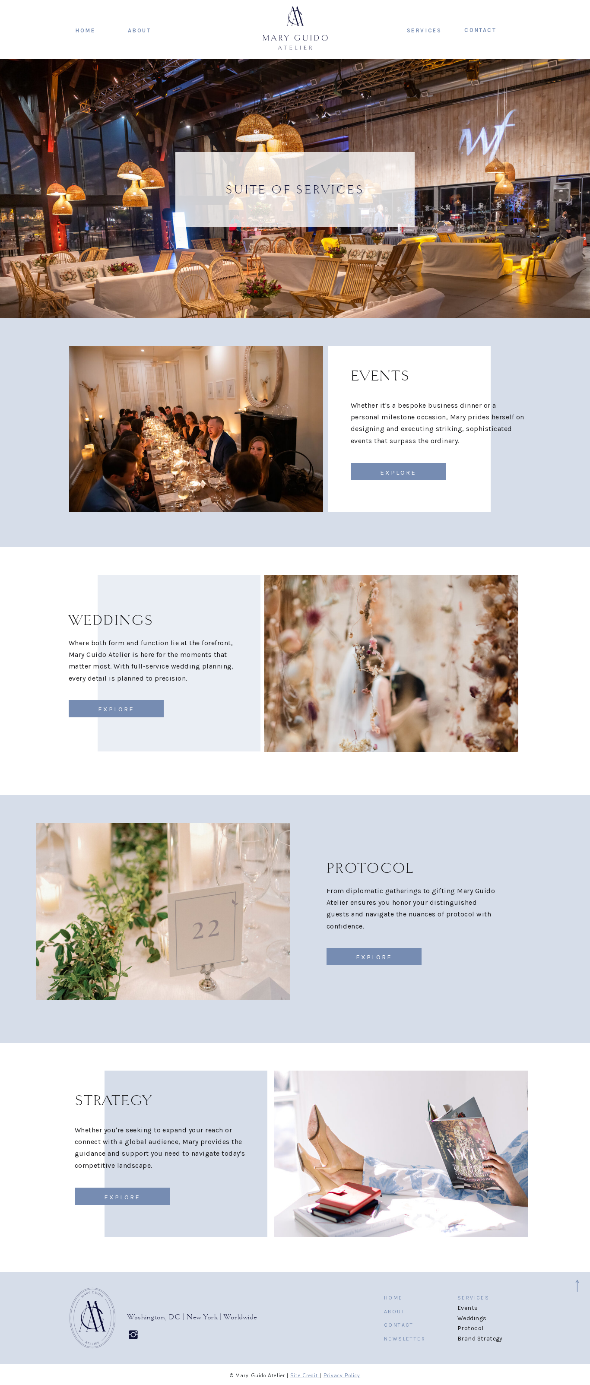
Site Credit (305, 1375)
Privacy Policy (342, 1375)
